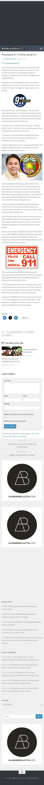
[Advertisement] (22, 23)
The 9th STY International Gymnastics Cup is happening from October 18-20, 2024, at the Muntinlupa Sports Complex (22, 640)
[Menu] (41, 48)
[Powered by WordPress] (14, 778)
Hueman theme (33, 778)
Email (25, 396)
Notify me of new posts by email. (15, 421)
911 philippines (6, 335)
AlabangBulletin (10, 59)
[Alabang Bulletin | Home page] (17, 48)
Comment (8, 381)
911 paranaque (29, 332)
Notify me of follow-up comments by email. (18, 414)
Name (6, 396)
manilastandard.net (12, 63)
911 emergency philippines (15, 332)
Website (7, 404)
